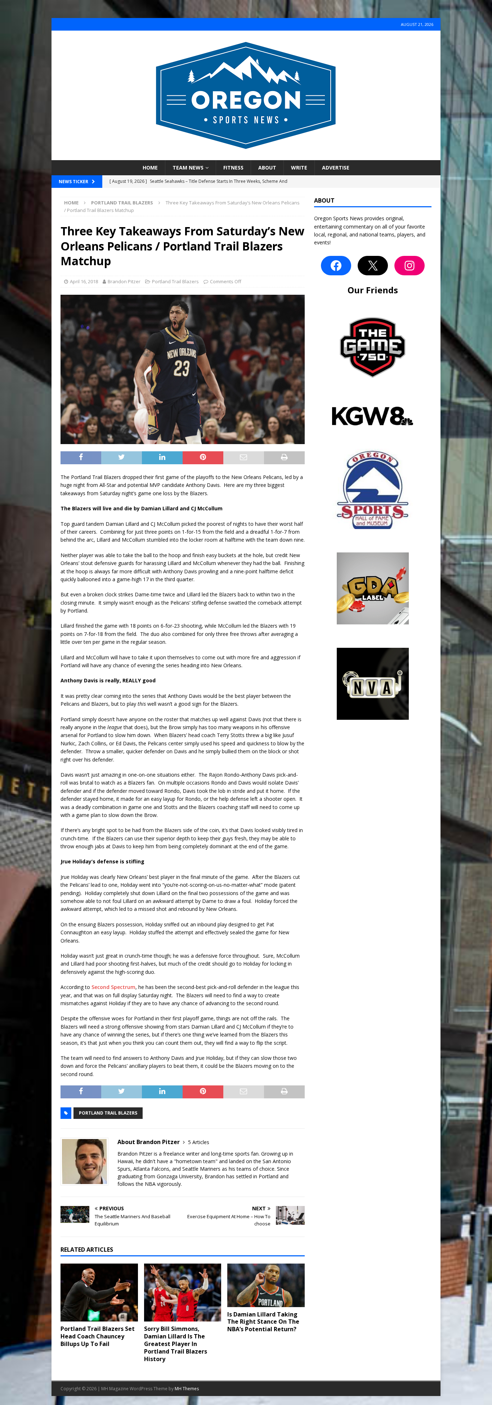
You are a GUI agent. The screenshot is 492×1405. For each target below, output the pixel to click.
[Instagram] (409, 265)
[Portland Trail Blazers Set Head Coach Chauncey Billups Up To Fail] (99, 1293)
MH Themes (187, 1389)
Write (299, 167)
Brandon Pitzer (124, 281)
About (267, 167)
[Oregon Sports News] (246, 156)
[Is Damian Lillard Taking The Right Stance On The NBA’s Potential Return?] (266, 1285)
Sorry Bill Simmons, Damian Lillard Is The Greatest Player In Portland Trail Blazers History (175, 1344)
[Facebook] (336, 265)
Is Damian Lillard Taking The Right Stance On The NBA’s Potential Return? (263, 1321)
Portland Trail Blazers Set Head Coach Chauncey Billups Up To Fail (98, 1336)
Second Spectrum (113, 987)
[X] (373, 265)
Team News (188, 167)
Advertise (335, 167)
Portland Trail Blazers (175, 281)
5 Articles (198, 1142)
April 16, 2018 (84, 281)
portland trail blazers (108, 1113)
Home (150, 167)
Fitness (233, 167)
